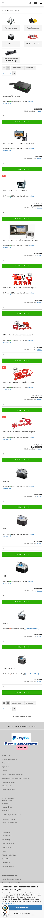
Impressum (5, 767)
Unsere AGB (5, 763)
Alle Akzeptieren (22, 908)
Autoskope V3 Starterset (12, 96)
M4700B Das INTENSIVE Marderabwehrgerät (19, 432)
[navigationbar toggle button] (41, 3)
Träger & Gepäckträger (9, 855)
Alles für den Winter (8, 866)
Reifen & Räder (6, 847)
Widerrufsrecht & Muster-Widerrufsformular (16, 778)
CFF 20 (5, 623)
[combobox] (17, 68)
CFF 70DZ (6, 481)
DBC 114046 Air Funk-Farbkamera (15, 191)
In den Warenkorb (22, 122)
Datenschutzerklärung (9, 903)
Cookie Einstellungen (8, 789)
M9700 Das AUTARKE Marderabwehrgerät (18, 335)
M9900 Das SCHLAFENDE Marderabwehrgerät (19, 288)
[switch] (5, 914)
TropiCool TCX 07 (9, 668)
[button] (4, 68)
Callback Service (7, 786)
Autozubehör (6, 863)
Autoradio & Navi (7, 836)
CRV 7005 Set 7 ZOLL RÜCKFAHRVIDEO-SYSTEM (20, 240)
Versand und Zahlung (8, 782)
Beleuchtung (6, 840)
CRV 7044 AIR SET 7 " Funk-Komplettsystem (18, 143)
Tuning (4, 851)
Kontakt (4, 770)
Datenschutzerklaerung (9, 759)
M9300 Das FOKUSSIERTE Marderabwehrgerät (19, 382)
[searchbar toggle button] (30, 3)
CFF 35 (5, 576)
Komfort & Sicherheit (8, 843)
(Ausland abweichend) (32, 628)
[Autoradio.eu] (4, 3)
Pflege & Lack (6, 859)
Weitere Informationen (22, 913)
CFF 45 (5, 529)
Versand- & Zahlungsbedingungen (12, 774)
